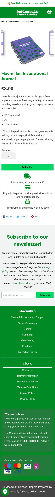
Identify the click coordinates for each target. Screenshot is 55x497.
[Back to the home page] (2, 21)
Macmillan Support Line (21, 433)
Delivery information (27, 376)
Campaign (27, 334)
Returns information (27, 381)
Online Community (27, 323)
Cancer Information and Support (27, 317)
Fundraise (27, 346)
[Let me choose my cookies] (5, 492)
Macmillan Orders (27, 352)
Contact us (27, 370)
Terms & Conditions (27, 387)
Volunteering (27, 340)
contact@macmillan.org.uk (24, 283)
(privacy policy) (28, 491)
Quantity (5, 150)
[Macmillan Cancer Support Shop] (27, 12)
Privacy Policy (27, 399)
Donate (27, 329)
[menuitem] (49, 11)
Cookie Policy (27, 393)
